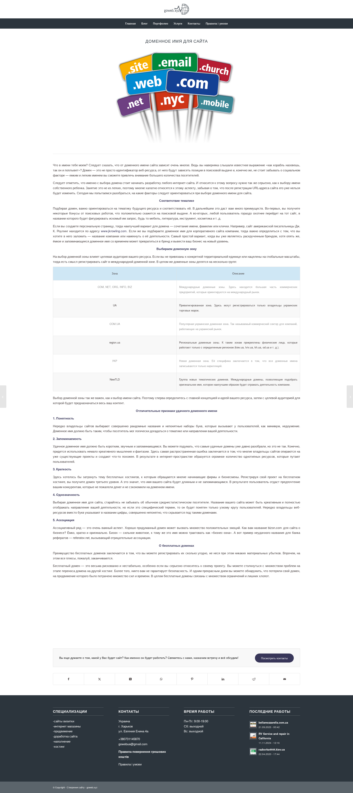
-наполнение (61, 741)
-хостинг (59, 746)
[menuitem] (131, 23)
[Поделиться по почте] (284, 679)
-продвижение (63, 731)
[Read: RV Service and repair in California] (253, 735)
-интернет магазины (67, 726)
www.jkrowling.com (114, 231)
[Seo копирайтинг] (350, 396)
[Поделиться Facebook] (68, 679)
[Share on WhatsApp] (161, 679)
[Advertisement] (175, 609)
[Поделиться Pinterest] (192, 679)
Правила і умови (130, 764)
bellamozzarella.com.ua (273, 722)
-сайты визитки (63, 721)
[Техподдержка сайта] (3, 396)
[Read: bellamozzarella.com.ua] (253, 724)
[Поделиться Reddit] (253, 679)
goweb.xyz (92, 787)
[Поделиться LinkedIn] (223, 679)
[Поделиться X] (99, 679)
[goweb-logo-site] (176, 9)
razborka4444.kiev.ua (272, 749)
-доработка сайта (65, 736)
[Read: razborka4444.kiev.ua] (253, 751)
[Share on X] (130, 679)
